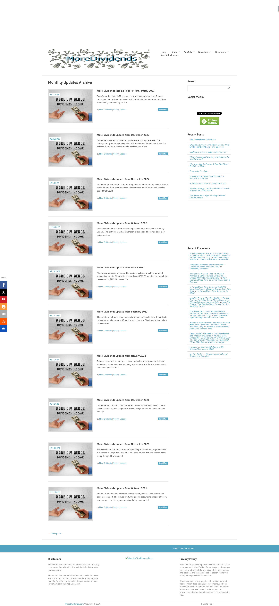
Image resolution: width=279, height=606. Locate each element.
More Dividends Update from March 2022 (120, 267)
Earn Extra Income (170, 55)
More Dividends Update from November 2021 (123, 444)
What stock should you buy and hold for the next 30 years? (209, 158)
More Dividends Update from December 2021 (123, 400)
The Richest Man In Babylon (203, 140)
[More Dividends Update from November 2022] (70, 194)
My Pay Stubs (196, 354)
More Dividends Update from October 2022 (122, 223)
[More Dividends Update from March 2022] (70, 283)
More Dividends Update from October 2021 (122, 488)
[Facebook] (3, 285)
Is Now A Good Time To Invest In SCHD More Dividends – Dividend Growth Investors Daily (210, 289)
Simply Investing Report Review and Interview (209, 355)
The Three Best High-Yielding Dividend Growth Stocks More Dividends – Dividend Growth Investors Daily (209, 313)
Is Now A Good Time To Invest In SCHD (208, 183)
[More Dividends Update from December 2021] (70, 415)
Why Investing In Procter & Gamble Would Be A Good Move (209, 165)
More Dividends (105, 110)
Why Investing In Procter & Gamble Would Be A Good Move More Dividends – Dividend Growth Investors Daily (210, 255)
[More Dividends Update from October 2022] (70, 238)
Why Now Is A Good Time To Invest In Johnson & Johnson (207, 177)
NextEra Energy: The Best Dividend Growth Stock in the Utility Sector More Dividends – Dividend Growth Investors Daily (209, 300)
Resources (220, 52)
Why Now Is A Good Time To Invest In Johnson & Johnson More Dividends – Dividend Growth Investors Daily (207, 276)
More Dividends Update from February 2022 (122, 311)
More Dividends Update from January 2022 (121, 355)
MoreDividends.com (74, 604)
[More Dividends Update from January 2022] (70, 371)
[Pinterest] (3, 299)
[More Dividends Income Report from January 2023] (70, 106)
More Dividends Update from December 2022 (123, 135)
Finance (193, 347)
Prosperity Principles (199, 171)
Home (163, 52)
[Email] (3, 314)
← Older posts (54, 534)
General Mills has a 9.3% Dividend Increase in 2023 (206, 348)
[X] (3, 292)
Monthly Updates (119, 110)
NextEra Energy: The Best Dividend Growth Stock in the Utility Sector (209, 189)
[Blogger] (3, 306)
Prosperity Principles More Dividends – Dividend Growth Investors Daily (207, 265)
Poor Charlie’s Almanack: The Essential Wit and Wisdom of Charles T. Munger (209, 341)
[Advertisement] (139, 21)
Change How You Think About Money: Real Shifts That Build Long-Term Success (209, 146)
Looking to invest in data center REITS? (208, 152)
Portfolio (188, 52)
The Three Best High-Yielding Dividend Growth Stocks (207, 196)
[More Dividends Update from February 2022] (70, 327)
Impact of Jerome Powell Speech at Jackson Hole (209, 327)
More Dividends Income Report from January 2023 (126, 90)
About (175, 52)
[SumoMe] (3, 328)
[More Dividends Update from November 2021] (70, 459)
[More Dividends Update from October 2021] (70, 503)
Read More (163, 110)
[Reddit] (3, 321)
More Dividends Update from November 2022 (123, 179)
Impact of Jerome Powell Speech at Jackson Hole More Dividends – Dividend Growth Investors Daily (210, 324)
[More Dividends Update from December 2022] (70, 150)
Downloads (204, 52)
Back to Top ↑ (207, 604)
